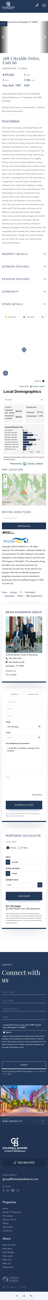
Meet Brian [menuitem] (7, 1248)
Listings (13, 592)
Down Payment (13, 868)
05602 (20, 596)
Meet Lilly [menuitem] (7, 1259)
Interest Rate (12, 880)
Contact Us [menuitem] (8, 1230)
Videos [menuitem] (6, 1223)
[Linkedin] (7, 1190)
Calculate (24, 896)
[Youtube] (12, 1190)
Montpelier (9, 596)
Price (8, 857)
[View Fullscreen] (5, 486)
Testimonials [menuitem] (8, 1267)
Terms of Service (16, 816)
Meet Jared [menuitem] (8, 1256)
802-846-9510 (15, 658)
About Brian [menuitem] (8, 1227)
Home (4, 592)
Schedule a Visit (33, 694)
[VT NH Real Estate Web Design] (24, 1280)
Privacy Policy (37, 795)
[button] (4, 37)
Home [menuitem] (5, 1208)
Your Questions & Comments (17, 743)
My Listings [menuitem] (8, 1216)
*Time (8, 732)
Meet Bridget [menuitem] (8, 1252)
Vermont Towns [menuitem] (9, 1219)
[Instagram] (17, 1190)
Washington (30, 592)
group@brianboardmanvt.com (20, 1179)
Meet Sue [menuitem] (7, 1263)
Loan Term (11, 842)
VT (21, 592)
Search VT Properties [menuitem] (12, 1212)
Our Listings (11, 674)
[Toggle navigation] (44, 5)
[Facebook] (3, 1190)
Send (24, 1065)
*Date (8, 722)
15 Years (24, 847)
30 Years (13, 847)
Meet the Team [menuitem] (9, 1245)
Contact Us (11, 670)
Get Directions (24, 526)
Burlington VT (12, 1121)
